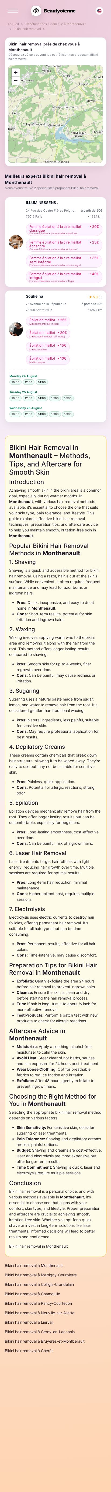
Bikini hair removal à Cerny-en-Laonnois (40, 1331)
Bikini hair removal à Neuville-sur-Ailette (39, 1312)
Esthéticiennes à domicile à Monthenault (55, 24)
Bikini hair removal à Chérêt (29, 1350)
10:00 (15, 382)
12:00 (28, 382)
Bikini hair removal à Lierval (29, 1322)
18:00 (68, 398)
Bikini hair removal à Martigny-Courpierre (41, 1275)
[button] (16, 72)
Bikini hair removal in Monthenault (38, 1246)
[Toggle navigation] (13, 11)
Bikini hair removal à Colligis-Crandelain (39, 1284)
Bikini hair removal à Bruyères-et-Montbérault (45, 1341)
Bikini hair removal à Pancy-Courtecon (38, 1303)
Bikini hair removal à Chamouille (32, 1293)
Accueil (13, 24)
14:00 (42, 382)
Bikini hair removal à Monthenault (34, 1265)
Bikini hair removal (27, 29)
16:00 (55, 398)
